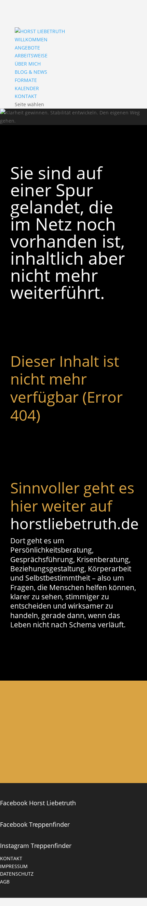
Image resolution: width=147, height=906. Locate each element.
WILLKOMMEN (31, 39)
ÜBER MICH (28, 63)
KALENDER (27, 88)
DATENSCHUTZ (17, 873)
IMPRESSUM (14, 866)
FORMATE (26, 80)
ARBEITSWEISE (31, 55)
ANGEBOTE (27, 47)
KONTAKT (26, 96)
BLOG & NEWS (31, 72)
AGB (5, 881)
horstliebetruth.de (74, 523)
